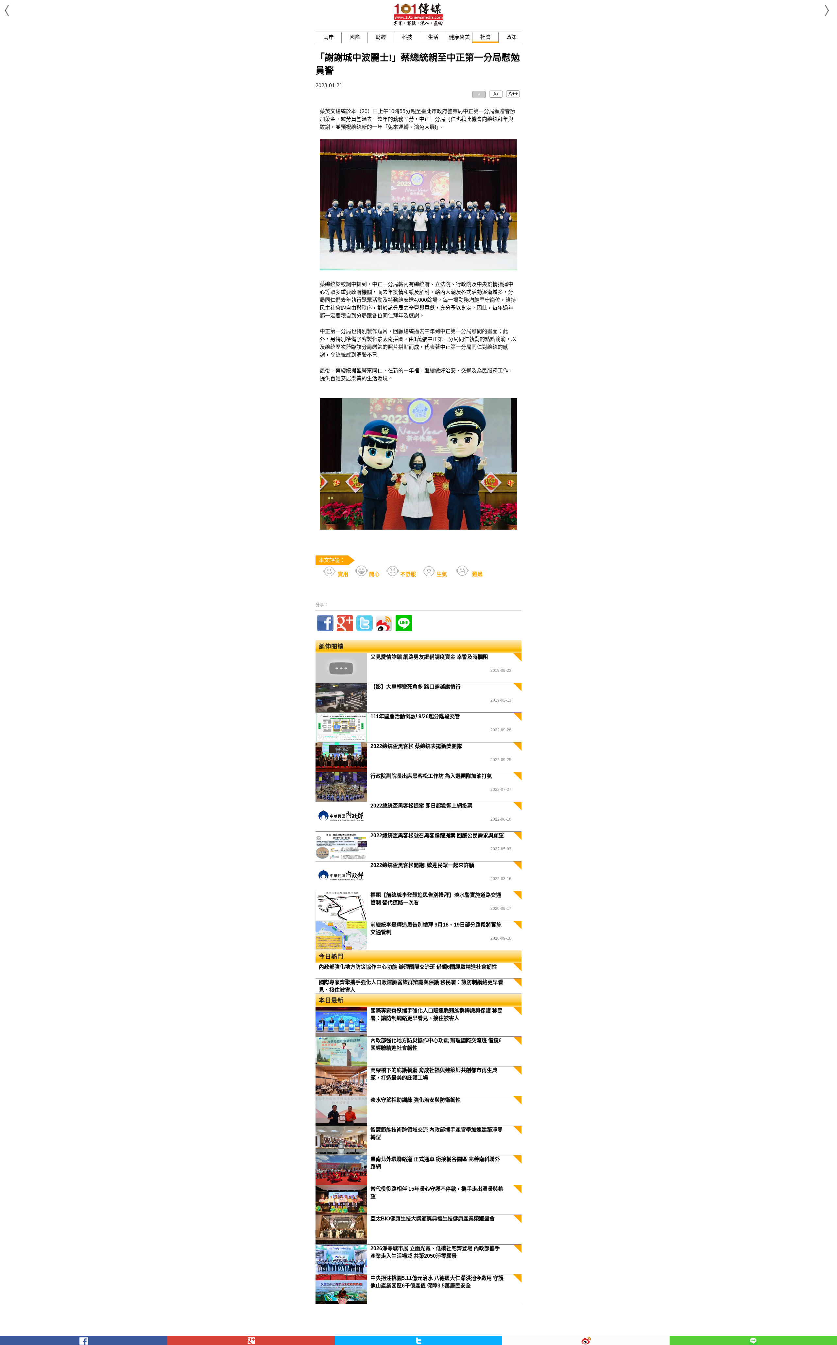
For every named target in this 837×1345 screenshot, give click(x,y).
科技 (407, 37)
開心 (374, 574)
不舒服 (407, 574)
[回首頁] (418, 24)
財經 (381, 37)
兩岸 (328, 37)
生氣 (441, 574)
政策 (511, 37)
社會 (485, 37)
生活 (433, 37)
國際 (355, 37)
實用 (342, 574)
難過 (477, 574)
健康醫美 (459, 37)
